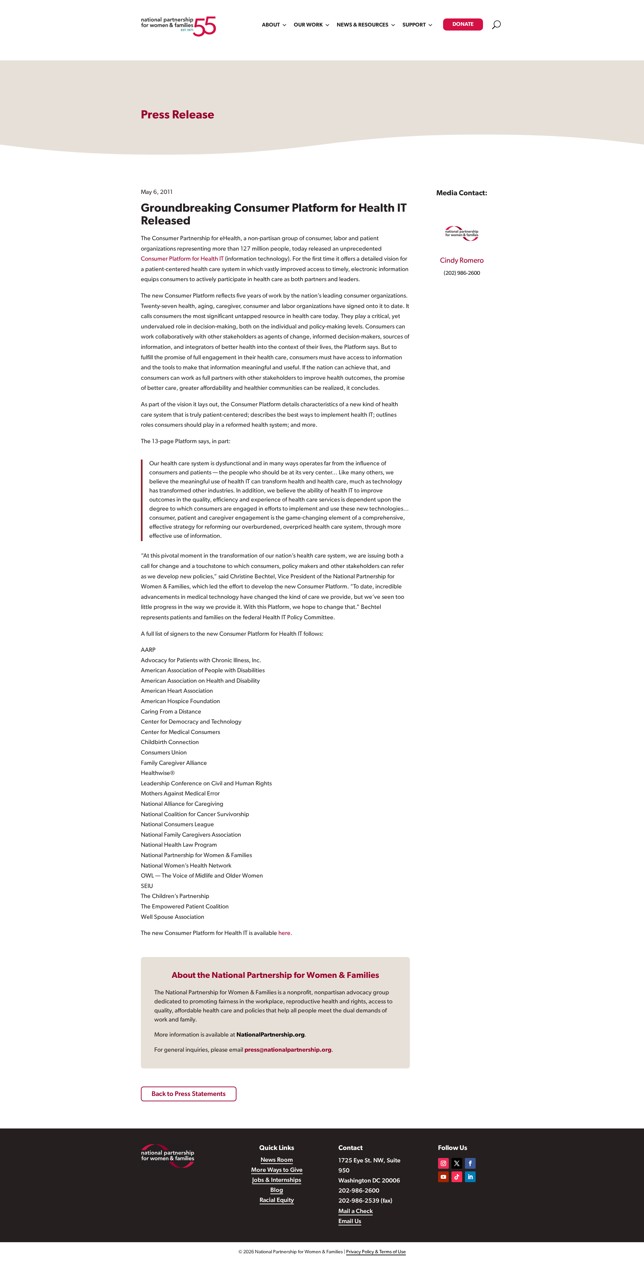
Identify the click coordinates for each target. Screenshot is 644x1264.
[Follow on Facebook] (470, 1163)
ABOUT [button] (271, 25)
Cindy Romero (462, 260)
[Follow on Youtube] (443, 1176)
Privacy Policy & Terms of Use (376, 1252)
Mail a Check (355, 1212)
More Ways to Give (277, 1170)
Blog (276, 1191)
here (284, 934)
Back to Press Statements (189, 1094)
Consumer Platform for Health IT (182, 259)
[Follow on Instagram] (443, 1163)
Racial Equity (277, 1201)
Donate (463, 24)
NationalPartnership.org (270, 1035)
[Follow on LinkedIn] (470, 1176)
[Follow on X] (456, 1163)
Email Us (349, 1222)
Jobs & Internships (276, 1180)
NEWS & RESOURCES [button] (362, 25)
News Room (277, 1160)
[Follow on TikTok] (456, 1176)
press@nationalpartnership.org (288, 1050)
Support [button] (414, 25)
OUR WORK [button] (308, 25)
